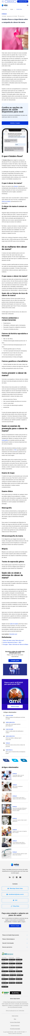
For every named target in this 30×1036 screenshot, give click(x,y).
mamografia (5, 440)
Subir (26, 1026)
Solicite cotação (15, 706)
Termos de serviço (15, 1025)
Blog (15, 1019)
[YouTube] (20, 878)
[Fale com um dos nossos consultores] (3, 1)
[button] (27, 5)
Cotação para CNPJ (23, 1)
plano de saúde (14, 623)
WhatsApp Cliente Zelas (16, 888)
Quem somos (15, 1015)
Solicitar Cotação (15, 123)
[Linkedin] (10, 878)
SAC (16, 900)
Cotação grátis (15, 660)
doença (16, 186)
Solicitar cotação (15, 925)
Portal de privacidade (15, 1028)
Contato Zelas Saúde (15, 1022)
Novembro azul (13, 634)
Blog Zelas (16, 906)
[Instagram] (13, 878)
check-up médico (6, 201)
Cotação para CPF (10, 1)
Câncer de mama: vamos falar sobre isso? (13, 640)
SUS (15, 450)
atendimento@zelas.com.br (16, 894)
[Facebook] (17, 878)
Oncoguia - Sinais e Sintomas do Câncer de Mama (15, 644)
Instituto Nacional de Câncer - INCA (12, 642)
